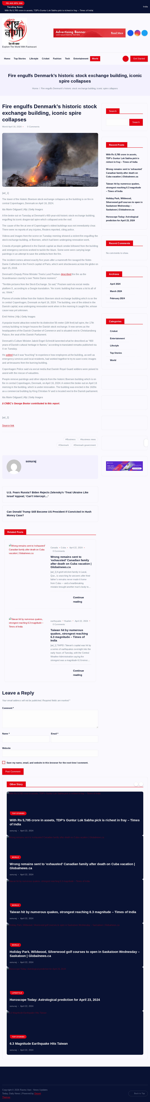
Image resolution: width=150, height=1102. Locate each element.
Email (54, 733)
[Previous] (136, 784)
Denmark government (85, 445)
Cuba (63, 547)
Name (6, 733)
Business (71, 439)
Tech (67, 58)
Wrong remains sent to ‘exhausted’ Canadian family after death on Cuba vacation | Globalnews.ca (124, 173)
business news (89, 439)
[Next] (141, 784)
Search (113, 111)
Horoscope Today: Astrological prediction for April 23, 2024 (55, 1000)
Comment (8, 708)
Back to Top (139, 1093)
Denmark (64, 445)
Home (7, 58)
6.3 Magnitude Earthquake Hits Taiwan (39, 1043)
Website (6, 748)
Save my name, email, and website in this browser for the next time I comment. (47, 762)
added (9, 355)
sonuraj (31, 461)
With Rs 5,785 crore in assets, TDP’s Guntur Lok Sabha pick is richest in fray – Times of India (122, 158)
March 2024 (116, 291)
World (95, 58)
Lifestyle (33, 58)
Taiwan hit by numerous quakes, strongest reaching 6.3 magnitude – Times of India (123, 187)
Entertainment (81, 58)
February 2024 (117, 298)
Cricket (45, 58)
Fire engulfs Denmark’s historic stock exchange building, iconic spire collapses (79, 88)
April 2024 (115, 284)
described (66, 274)
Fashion (57, 58)
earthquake (56, 621)
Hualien (67, 621)
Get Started (139, 58)
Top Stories (20, 58)
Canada (54, 547)
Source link (8, 425)
